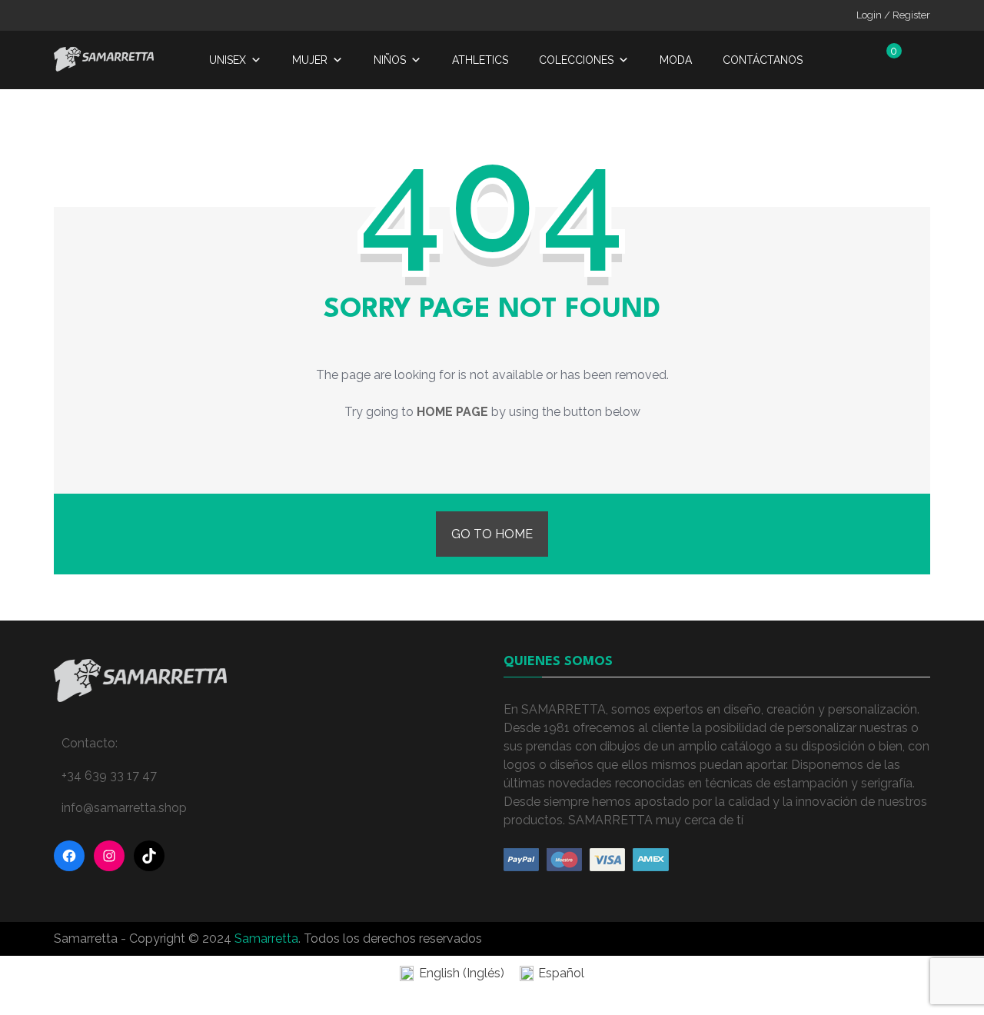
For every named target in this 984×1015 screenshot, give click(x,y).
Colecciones (576, 60)
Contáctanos (763, 60)
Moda (676, 60)
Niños (390, 60)
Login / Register (893, 15)
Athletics (480, 60)
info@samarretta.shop (124, 807)
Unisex (227, 60)
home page (452, 411)
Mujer (309, 60)
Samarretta (266, 938)
